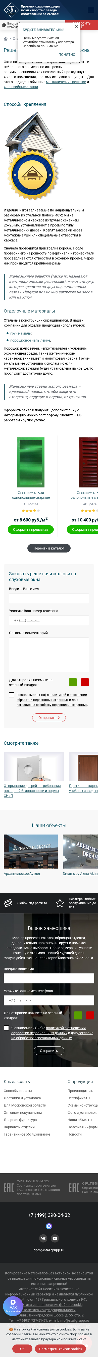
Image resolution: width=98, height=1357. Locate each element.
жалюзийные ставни (21, 87)
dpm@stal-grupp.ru (49, 1250)
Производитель (80, 1091)
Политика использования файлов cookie (49, 1305)
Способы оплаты (18, 1091)
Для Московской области (25, 1105)
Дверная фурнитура (20, 1120)
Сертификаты (79, 1098)
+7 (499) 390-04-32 (49, 1215)
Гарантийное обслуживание (27, 1134)
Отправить (47, 718)
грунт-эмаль (20, 333)
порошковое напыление (30, 340)
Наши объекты (80, 1120)
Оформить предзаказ (30, 529)
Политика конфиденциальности (49, 1310)
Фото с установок (82, 1113)
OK (22, 1348)
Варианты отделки (19, 1127)
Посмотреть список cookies (60, 1348)
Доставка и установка (22, 1098)
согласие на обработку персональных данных (52, 705)
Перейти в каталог (49, 548)
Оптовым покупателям (23, 1113)
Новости (75, 1134)
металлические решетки (66, 82)
